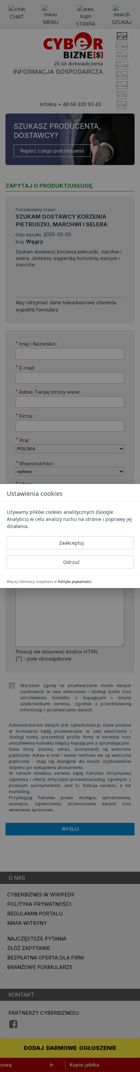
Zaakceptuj (71, 543)
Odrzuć (71, 562)
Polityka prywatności (74, 581)
